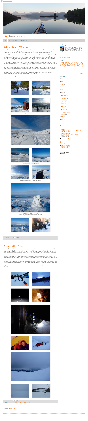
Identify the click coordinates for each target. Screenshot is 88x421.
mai (63, 104)
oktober (64, 97)
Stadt (77, 65)
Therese (21, 402)
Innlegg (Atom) (12, 408)
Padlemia (63, 129)
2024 (62, 81)
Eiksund (78, 64)
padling (67, 62)
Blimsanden (68, 65)
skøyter (75, 66)
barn (79, 62)
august (63, 100)
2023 (62, 83)
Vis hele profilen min (65, 57)
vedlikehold (80, 66)
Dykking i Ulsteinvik (65, 146)
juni (63, 103)
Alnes (63, 63)
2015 (62, 116)
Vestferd (26, 402)
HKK (70, 64)
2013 (62, 119)
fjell (10, 402)
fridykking (74, 64)
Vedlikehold (23, 40)
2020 (62, 87)
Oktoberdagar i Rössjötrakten (67, 139)
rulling (75, 62)
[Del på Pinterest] (18, 237)
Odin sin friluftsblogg (66, 145)
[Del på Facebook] (17, 237)
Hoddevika (73, 65)
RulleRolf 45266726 (65, 125)
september (64, 98)
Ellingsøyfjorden (63, 66)
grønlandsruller (80, 63)
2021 (62, 86)
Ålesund (81, 65)
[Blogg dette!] (14, 237)
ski (16, 402)
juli (63, 101)
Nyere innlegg (7, 406)
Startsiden (30, 406)
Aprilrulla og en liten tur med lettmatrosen (71, 130)
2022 (62, 84)
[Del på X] (16, 237)
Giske (82, 62)
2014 (62, 117)
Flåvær (64, 65)
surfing (61, 64)
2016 (62, 94)
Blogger (48, 417)
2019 (62, 89)
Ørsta (30, 402)
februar (64, 109)
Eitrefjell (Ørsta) (14, 246)
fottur (71, 63)
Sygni (67, 45)
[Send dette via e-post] (13, 237)
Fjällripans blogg (65, 138)
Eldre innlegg (54, 406)
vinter (67, 64)
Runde (61, 65)
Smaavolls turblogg (65, 133)
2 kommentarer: (8, 237)
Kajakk (62, 62)
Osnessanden (67, 63)
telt (18, 402)
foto (65, 64)
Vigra (82, 64)
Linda (13, 402)
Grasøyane (71, 66)
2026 (62, 78)
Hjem (5, 40)
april (63, 106)
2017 (62, 92)
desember (64, 95)
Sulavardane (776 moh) (16, 47)
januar (63, 114)
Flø (79, 65)
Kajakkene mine (13, 40)
